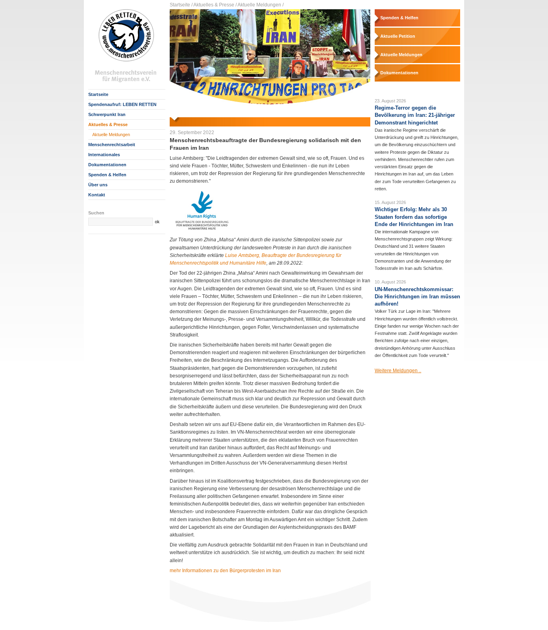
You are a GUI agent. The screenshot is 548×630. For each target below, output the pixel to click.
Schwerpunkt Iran (107, 114)
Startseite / (181, 5)
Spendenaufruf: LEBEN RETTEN (122, 104)
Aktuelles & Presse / (215, 5)
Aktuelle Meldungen (111, 134)
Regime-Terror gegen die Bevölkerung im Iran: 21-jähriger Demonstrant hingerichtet (415, 115)
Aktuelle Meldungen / (260, 5)
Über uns (98, 184)
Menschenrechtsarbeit (111, 144)
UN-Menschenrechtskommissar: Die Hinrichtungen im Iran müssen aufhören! (417, 297)
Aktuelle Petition (397, 36)
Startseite (98, 94)
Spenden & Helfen (107, 174)
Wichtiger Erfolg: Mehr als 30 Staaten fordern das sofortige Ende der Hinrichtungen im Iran (414, 217)
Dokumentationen (107, 164)
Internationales (104, 154)
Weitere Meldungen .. (398, 370)
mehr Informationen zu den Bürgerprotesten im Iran (225, 570)
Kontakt (96, 194)
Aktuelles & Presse (108, 124)
